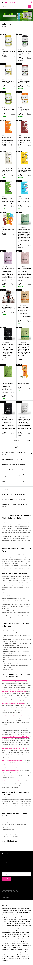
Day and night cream (12, 919)
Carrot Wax (13, 940)
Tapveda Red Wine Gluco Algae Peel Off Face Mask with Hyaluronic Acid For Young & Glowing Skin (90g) (24, 140)
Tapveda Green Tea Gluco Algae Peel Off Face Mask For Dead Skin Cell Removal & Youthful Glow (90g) (8, 201)
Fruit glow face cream (10, 917)
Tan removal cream (19, 917)
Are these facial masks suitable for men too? (14, 499)
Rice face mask (17, 927)
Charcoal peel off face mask (10, 923)
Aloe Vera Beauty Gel (6, 953)
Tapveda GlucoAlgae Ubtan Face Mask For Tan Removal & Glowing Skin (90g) (24, 170)
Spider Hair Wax (26, 943)
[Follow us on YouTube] (14, 891)
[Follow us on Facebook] (3, 891)
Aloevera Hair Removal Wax (8, 941)
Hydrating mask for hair (14, 908)
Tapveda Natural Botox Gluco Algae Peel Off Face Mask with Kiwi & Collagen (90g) (24, 201)
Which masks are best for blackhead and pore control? (14, 483)
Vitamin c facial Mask (23, 929)
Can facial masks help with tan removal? (12, 470)
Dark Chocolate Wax (8, 934)
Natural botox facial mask (13, 932)
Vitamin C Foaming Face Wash (24, 951)
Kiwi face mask (5, 929)
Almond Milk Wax (18, 934)
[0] (30, 2)
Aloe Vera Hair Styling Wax (21, 945)
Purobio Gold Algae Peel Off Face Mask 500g (8, 52)
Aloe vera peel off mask (20, 925)
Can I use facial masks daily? (9, 489)
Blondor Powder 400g (7, 949)
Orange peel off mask (9, 925)
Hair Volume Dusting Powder (8, 945)
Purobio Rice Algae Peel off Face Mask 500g (8, 82)
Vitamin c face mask (13, 929)
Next (28, 440)
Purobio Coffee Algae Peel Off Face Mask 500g (24, 82)
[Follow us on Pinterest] (11, 891)
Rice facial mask (13, 930)
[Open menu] (2, 2)
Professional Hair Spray (16, 943)
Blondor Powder (24, 947)
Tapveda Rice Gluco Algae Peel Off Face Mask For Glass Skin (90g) (8, 170)
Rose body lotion (17, 914)
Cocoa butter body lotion (7, 914)
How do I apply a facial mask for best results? (14, 494)
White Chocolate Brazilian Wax (16, 938)
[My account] (27, 2)
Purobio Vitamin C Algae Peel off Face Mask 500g (24, 110)
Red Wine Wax (18, 941)
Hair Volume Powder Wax (14, 947)
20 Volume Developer (17, 949)
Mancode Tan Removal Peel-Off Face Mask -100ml (8, 308)
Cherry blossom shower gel (15, 921)
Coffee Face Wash (21, 958)
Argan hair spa (5, 912)
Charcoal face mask (9, 927)
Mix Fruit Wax (7, 940)
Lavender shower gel (22, 919)
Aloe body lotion (12, 912)
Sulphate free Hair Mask (7, 910)
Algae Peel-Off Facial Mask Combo (8, 230)
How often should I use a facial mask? (12, 459)
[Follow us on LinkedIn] (17, 891)
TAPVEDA (3, 135)
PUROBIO (3, 49)
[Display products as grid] (28, 31)
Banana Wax (27, 940)
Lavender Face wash (16, 953)
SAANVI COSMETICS (22, 227)
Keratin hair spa (5, 908)
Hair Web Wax (7, 943)
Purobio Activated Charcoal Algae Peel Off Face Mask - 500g (24, 53)
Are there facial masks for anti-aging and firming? (13, 476)
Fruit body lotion (21, 916)
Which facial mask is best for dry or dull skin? (14, 464)
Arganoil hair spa (24, 908)
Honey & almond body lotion (23, 912)
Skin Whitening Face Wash (19, 956)
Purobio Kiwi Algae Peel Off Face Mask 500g (8, 110)
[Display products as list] (30, 31)
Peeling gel (22, 932)
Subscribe (6, 878)
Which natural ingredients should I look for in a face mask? (14, 505)
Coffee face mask (26, 927)
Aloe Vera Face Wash (11, 951)
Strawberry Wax (20, 940)
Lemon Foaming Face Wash (13, 954)
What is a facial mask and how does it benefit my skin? (14, 453)
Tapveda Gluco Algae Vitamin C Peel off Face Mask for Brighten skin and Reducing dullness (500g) (8, 140)
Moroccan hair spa (26, 910)
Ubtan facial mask (22, 930)
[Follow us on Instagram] (8, 891)
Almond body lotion (11, 916)
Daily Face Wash (8, 956)
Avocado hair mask (17, 910)
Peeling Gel (13, 958)
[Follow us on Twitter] (5, 891)
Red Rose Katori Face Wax (15, 936)
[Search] (29, 6)
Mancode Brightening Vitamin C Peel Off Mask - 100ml (24, 383)
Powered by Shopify (5, 897)
